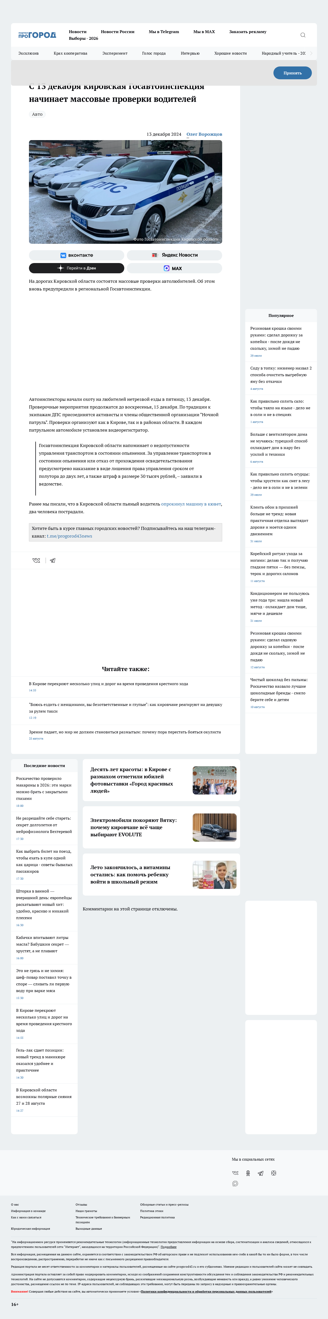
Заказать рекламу (247, 31)
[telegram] (54, 560)
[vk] (36, 560)
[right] (311, 53)
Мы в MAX (204, 31)
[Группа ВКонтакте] (76, 255)
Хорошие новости (230, 53)
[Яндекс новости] (174, 255)
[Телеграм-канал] (260, 1173)
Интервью (190, 53)
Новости (78, 31)
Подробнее (169, 1247)
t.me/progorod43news (69, 536)
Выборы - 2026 (83, 38)
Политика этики (151, 1211)
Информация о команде (28, 1211)
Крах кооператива (71, 53)
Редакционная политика (157, 1217)
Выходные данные (89, 1228)
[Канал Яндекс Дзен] (76, 268)
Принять (293, 72)
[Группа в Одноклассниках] (248, 1173)
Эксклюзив (28, 53)
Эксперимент (114, 53)
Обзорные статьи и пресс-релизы (164, 1204)
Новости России (118, 31)
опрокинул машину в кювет (191, 504)
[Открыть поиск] (303, 35)
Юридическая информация (30, 1228)
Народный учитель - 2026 (285, 53)
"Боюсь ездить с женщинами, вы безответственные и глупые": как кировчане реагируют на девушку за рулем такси (125, 711)
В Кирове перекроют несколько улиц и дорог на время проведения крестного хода (108, 686)
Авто (37, 114)
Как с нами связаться (26, 1217)
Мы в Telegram (164, 31)
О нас (15, 1204)
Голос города (154, 53)
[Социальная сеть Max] (174, 268)
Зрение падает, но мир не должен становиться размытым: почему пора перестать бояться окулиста (125, 734)
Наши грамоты (86, 1211)
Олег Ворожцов (204, 134)
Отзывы (81, 1204)
